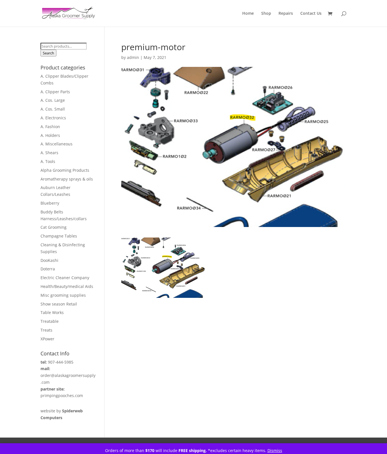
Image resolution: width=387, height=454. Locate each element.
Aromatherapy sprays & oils (67, 179)
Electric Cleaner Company (65, 277)
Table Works (52, 312)
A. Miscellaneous (57, 144)
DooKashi (49, 260)
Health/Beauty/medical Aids (67, 286)
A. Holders (50, 135)
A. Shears (49, 152)
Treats (46, 330)
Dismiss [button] (274, 450)
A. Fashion (50, 126)
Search (48, 53)
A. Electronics (53, 117)
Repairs (285, 13)
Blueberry (50, 203)
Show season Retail (59, 304)
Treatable (50, 321)
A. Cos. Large (53, 100)
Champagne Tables (59, 236)
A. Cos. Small (53, 109)
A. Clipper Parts (55, 91)
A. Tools (48, 161)
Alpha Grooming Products (65, 170)
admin (133, 57)
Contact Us (311, 13)
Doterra (48, 268)
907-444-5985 (60, 362)
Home (248, 13)
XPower (47, 338)
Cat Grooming (54, 227)
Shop (266, 13)
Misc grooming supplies (63, 295)
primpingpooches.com (62, 395)
